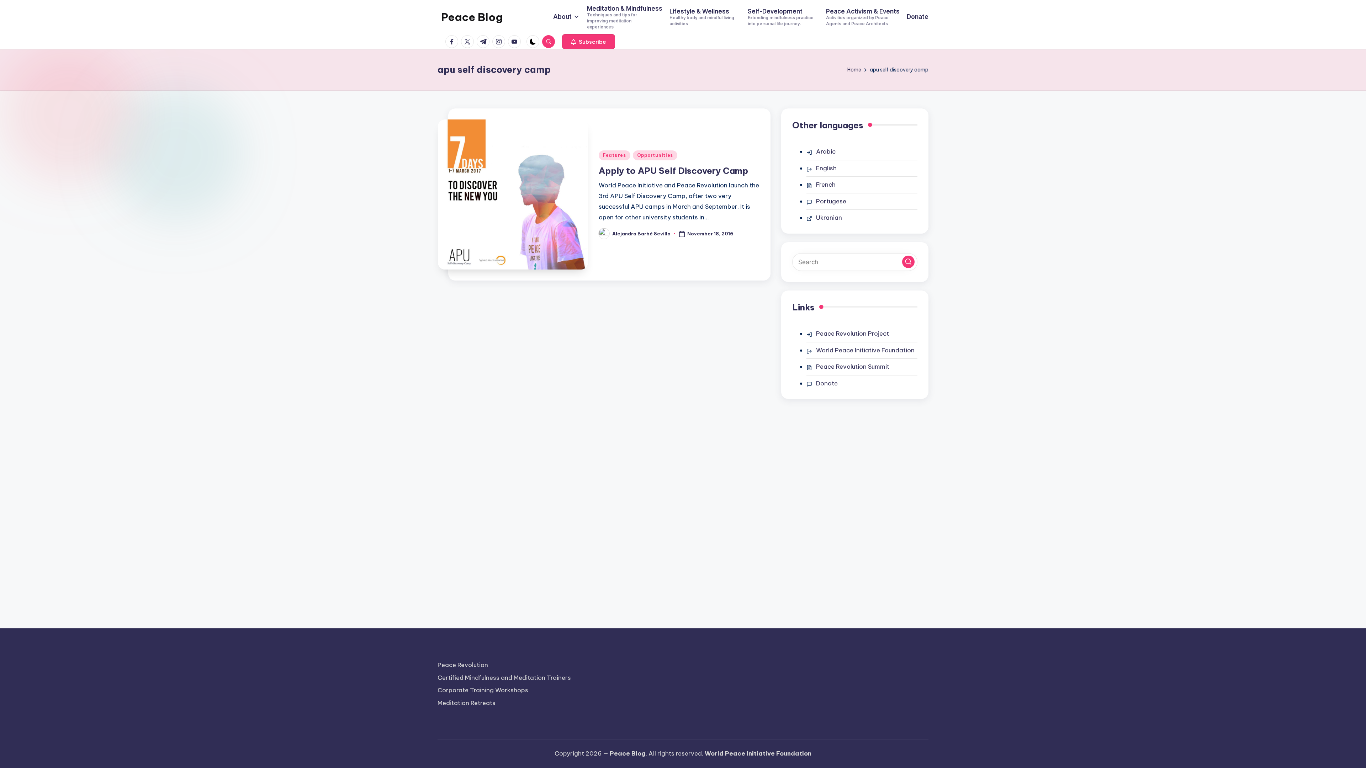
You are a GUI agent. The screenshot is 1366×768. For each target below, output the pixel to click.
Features (614, 155)
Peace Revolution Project (852, 333)
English (826, 168)
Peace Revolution (463, 665)
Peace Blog (472, 17)
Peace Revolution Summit (852, 366)
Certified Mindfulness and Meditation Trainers (504, 678)
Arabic (826, 151)
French (826, 184)
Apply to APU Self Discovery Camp (673, 170)
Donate (827, 383)
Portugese (831, 201)
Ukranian (829, 218)
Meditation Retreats (467, 703)
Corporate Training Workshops (483, 690)
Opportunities (655, 155)
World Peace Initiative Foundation (865, 350)
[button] (588, 41)
